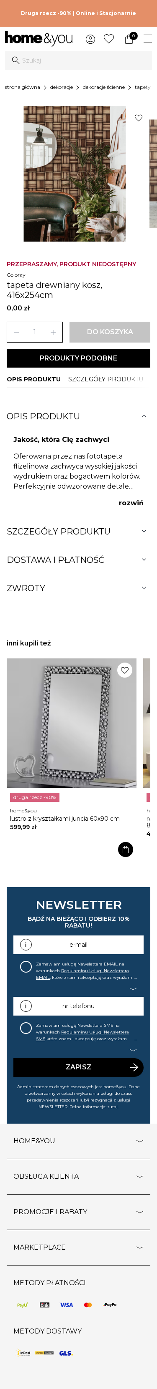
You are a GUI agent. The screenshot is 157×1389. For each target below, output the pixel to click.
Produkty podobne (78, 358)
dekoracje (61, 87)
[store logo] (38, 39)
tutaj (113, 1106)
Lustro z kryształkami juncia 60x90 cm (65, 818)
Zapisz (78, 1067)
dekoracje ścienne (104, 87)
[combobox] (78, 60)
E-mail (78, 944)
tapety (143, 87)
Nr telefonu (78, 1006)
